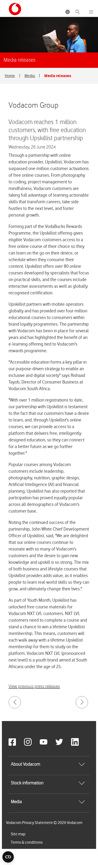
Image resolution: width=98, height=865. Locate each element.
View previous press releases (34, 686)
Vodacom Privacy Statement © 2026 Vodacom (44, 822)
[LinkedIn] (78, 744)
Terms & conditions (27, 842)
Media (29, 75)
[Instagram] (31, 744)
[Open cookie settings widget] (8, 857)
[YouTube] (47, 744)
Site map (18, 834)
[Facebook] (16, 744)
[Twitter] (62, 744)
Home (10, 75)
